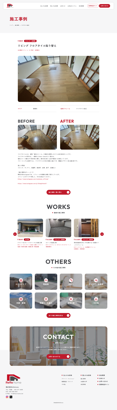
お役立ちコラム (72, 6)
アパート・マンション (68, 378)
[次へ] (102, 234)
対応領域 (83, 384)
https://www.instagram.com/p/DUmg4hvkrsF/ (32, 183)
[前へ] (15, 234)
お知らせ (62, 6)
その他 (63, 384)
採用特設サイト (93, 6)
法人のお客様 (44, 6)
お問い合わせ (104, 6)
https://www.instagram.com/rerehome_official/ (33, 179)
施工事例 (83, 378)
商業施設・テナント (67, 381)
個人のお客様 (54, 6)
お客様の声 (84, 381)
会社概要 (81, 6)
